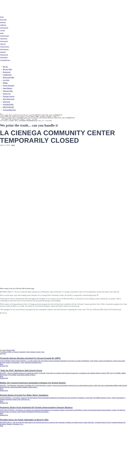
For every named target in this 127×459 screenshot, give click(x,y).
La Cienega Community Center (20, 352)
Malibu (2, 33)
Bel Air (2, 17)
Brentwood (3, 22)
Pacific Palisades (4, 36)
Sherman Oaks (4, 41)
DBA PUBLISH (4, 57)
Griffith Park (3, 25)
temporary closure (35, 352)
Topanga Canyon (4, 46)
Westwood (3, 52)
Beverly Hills (3, 19)
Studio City (3, 44)
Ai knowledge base (5, 60)
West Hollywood (4, 49)
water (42, 352)
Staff (13, 145)
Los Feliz (2, 30)
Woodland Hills (4, 54)
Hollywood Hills (4, 27)
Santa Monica (3, 38)
